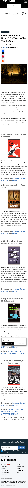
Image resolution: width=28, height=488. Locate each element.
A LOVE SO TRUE (4, 466)
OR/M (18, 472)
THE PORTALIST (4, 474)
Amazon (15, 178)
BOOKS (7, 31)
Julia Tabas (5, 47)
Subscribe (25, 1)
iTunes (15, 181)
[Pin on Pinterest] (3, 56)
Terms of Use (19, 468)
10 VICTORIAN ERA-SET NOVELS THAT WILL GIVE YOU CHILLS (14, 411)
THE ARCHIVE (3, 468)
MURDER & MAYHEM (5, 472)
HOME (3, 31)
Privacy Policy (20, 470)
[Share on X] (3, 53)
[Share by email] (3, 58)
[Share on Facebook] (3, 50)
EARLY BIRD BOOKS (4, 470)
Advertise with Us (20, 466)
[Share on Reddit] (3, 61)
